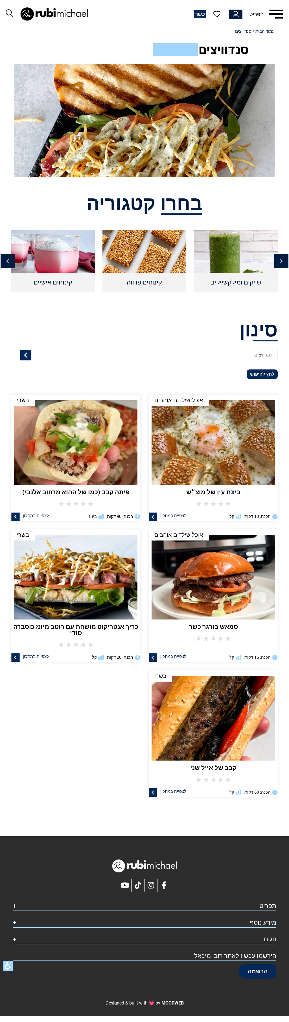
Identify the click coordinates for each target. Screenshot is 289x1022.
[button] (8, 261)
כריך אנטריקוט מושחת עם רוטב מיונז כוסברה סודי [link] (75, 629)
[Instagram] (150, 885)
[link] (75, 574)
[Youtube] (125, 885)
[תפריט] (276, 14)
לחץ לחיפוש (262, 374)
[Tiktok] (138, 885)
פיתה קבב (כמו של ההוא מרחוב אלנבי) (76, 492)
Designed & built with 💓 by (145, 1003)
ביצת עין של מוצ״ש (213, 492)
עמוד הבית (265, 31)
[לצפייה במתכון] (153, 516)
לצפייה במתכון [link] (36, 656)
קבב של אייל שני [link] (213, 767)
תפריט (256, 14)
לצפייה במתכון (173, 515)
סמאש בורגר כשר (213, 626)
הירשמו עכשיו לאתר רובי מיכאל (235, 955)
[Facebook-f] (163, 885)
